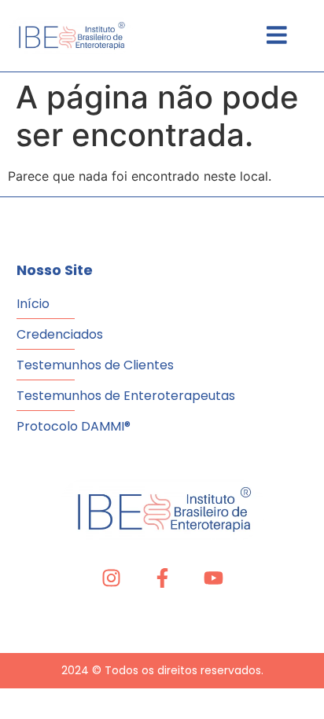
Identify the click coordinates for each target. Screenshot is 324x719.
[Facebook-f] (162, 578)
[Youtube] (213, 578)
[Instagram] (111, 578)
